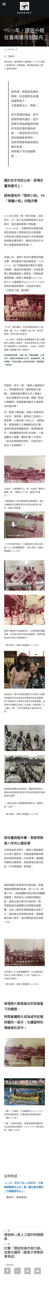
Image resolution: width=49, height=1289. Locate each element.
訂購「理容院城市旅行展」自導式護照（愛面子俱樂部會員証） (23, 1252)
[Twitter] (17, 1271)
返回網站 (10, 1264)
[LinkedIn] (27, 1271)
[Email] (37, 1271)
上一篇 (7, 1230)
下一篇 (7, 1244)
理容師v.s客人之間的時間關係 (23, 1237)
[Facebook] (7, 1271)
